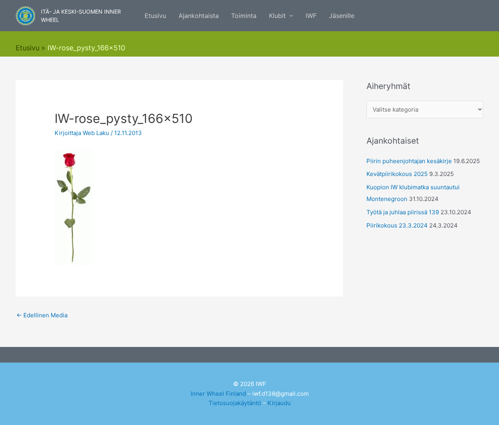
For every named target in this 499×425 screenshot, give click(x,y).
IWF (311, 16)
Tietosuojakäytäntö (235, 403)
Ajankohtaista (199, 16)
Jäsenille (341, 16)
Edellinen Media (41, 315)
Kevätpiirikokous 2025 (397, 174)
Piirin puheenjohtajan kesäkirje (409, 161)
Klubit (277, 16)
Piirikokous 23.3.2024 (397, 225)
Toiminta (244, 16)
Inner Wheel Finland (218, 393)
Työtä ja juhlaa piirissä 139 (402, 212)
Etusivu (155, 16)
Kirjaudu (279, 403)
